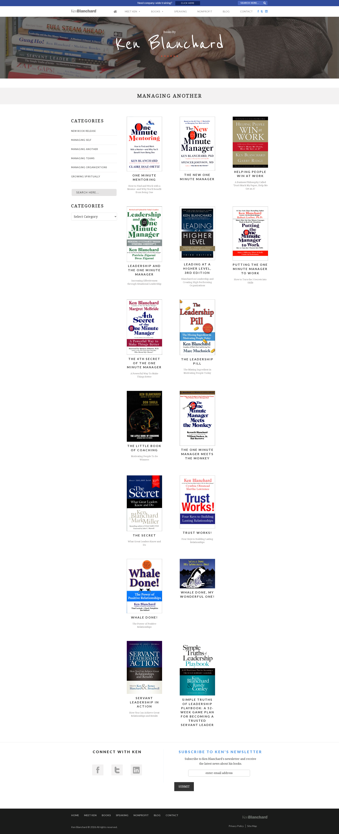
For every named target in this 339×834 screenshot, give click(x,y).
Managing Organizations (89, 167)
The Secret (144, 535)
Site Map (252, 825)
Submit (184, 786)
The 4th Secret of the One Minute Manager (144, 363)
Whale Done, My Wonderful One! (197, 594)
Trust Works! (197, 533)
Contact (246, 11)
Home (119, 13)
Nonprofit (204, 11)
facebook (97, 769)
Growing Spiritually (85, 176)
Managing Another (84, 149)
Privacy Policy (236, 825)
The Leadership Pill (197, 361)
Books (155, 11)
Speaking (180, 11)
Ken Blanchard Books (84, 11)
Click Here (187, 3)
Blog (226, 11)
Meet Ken (131, 11)
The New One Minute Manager (197, 177)
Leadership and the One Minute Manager (144, 270)
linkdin (136, 769)
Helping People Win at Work (250, 174)
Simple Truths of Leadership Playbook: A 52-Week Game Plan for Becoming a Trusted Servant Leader (197, 712)
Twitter (117, 769)
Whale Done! (144, 617)
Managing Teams (83, 158)
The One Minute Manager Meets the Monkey (197, 454)
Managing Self (81, 140)
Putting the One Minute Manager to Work (250, 269)
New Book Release (83, 131)
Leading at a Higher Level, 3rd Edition (197, 268)
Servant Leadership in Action (144, 702)
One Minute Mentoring (144, 177)
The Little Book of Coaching (144, 448)
